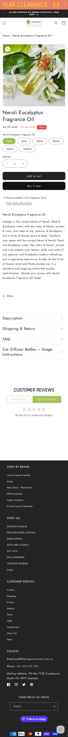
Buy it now (34, 186)
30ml (24, 141)
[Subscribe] (54, 706)
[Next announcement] (64, 13)
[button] (4, 23)
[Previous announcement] (4, 13)
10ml (9, 141)
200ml (56, 141)
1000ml (27, 149)
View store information (19, 203)
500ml (10, 149)
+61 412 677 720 (27, 666)
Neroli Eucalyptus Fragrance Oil (31, 36)
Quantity (7, 156)
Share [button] (10, 296)
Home (6, 36)
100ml (39, 141)
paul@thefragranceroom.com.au (33, 659)
